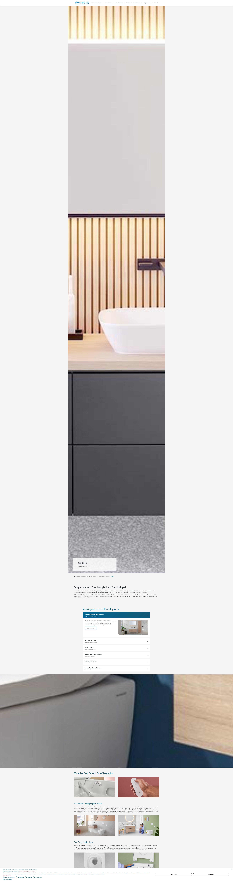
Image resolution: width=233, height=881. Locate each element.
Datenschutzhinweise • (23, 871)
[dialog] (116, 874)
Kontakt (33, 871)
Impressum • (29, 871)
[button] (116, 615)
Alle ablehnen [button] (211, 874)
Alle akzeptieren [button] (173, 874)
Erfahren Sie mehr (90, 628)
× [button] (231, 869)
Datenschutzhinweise (7, 875)
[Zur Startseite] (82, 2)
